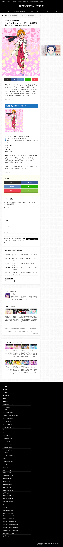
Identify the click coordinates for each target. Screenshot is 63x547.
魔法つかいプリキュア (8, 513)
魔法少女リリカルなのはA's (9, 521)
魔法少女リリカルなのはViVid (10, 533)
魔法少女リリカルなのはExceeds (11, 524)
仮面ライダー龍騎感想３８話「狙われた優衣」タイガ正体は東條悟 (21, 328)
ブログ (8, 11)
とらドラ (5, 409)
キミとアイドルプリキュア (9, 427)
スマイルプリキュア (7, 441)
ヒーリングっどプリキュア (9, 461)
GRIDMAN (5, 392)
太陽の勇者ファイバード (8, 501)
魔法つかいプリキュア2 (8, 516)
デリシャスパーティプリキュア (10, 444)
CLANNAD (5, 389)
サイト (6, 232)
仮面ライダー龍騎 (7, 473)
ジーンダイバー (6, 435)
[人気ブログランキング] (51, 55)
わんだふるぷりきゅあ (8, 418)
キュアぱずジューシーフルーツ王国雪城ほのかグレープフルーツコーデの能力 (21, 332)
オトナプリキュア (7, 421)
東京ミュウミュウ (7, 507)
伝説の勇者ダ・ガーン (8, 475)
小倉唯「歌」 (55, 11)
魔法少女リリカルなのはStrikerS (10, 530)
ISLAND (5, 398)
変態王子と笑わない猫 (8, 498)
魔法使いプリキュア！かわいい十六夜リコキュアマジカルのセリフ (24, 268)
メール (6, 226)
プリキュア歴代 (6, 464)
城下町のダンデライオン (8, 495)
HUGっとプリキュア (8, 395)
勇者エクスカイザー (7, 478)
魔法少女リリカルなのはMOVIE (10, 527)
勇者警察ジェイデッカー (8, 490)
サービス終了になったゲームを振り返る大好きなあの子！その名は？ (24, 273)
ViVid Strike (5, 401)
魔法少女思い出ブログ (31, 6)
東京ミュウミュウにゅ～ (8, 510)
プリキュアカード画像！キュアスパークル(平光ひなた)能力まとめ (24, 255)
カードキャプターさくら (8, 424)
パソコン (5, 458)
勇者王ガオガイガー (7, 487)
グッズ (4, 430)
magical (13, 294)
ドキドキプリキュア (7, 450)
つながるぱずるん (10, 250)
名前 (6, 220)
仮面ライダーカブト (7, 470)
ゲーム (4, 432)
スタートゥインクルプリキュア (10, 438)
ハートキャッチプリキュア (9, 455)
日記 (47, 11)
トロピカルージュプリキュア (10, 447)
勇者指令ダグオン (7, 481)
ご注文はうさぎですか (8, 404)
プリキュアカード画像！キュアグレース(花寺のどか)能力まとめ (24, 264)
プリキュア (31, 11)
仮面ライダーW (6, 467)
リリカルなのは (16, 11)
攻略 (17, 280)
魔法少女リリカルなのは (8, 518)
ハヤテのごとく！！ (7, 452)
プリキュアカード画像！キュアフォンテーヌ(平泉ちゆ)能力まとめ (24, 259)
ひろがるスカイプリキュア (9, 412)
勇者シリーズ (39, 11)
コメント (7, 207)
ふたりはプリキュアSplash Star (10, 415)
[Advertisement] (51, 31)
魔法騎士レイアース (23, 11)
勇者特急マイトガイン (8, 484)
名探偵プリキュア (7, 493)
